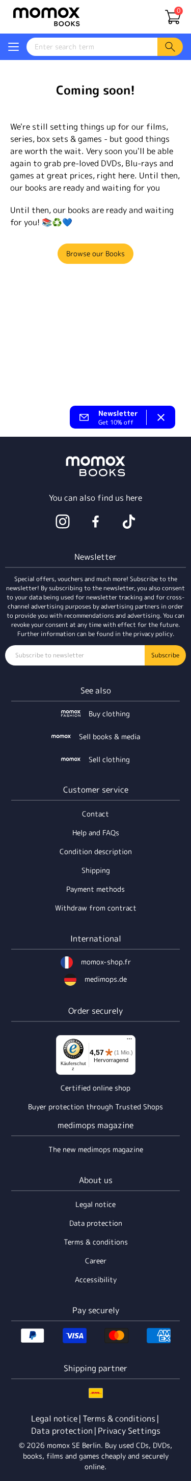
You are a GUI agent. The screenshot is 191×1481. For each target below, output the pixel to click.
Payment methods (95, 889)
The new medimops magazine (95, 1149)
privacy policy (153, 633)
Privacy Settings (129, 1430)
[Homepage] (46, 16)
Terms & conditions (96, 1242)
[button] (13, 47)
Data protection (95, 1223)
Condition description (96, 851)
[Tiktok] (129, 522)
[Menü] (129, 1041)
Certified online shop (95, 1088)
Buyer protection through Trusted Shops (95, 1106)
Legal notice (95, 1204)
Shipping (95, 870)
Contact (95, 814)
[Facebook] (96, 522)
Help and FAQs (95, 832)
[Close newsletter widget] (161, 417)
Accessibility (96, 1279)
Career (95, 1260)
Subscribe (165, 655)
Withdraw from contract (96, 908)
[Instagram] (63, 522)
